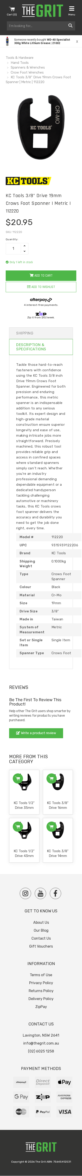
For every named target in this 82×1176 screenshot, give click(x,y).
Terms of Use (41, 975)
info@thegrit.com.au (41, 1043)
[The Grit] (41, 1148)
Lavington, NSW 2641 (41, 1035)
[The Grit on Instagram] (25, 893)
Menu (71, 14)
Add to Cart (43, 275)
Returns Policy (41, 991)
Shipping (24, 333)
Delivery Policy (41, 999)
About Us (41, 922)
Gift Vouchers (41, 946)
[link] (41, 41)
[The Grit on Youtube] (40, 893)
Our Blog (41, 930)
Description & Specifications (31, 347)
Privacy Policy (41, 983)
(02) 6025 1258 (41, 1051)
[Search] (70, 25)
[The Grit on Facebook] (55, 893)
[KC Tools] (41, 181)
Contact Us (41, 938)
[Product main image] (41, 128)
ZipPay (41, 1007)
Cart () (12, 14)
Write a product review (38, 733)
